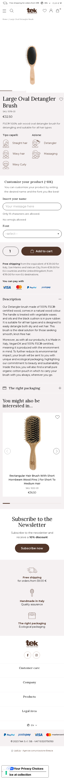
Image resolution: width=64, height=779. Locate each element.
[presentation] (7, 451)
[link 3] (51, 10)
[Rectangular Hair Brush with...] (32, 442)
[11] (6, 772)
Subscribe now (32, 548)
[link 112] (27, 655)
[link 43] (45, 11)
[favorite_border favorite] (57, 417)
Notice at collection (17, 774)
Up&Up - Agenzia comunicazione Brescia (33, 750)
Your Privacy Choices (28, 768)
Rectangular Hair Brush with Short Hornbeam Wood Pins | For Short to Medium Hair (32, 479)
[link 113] (36, 655)
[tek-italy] (32, 9)
